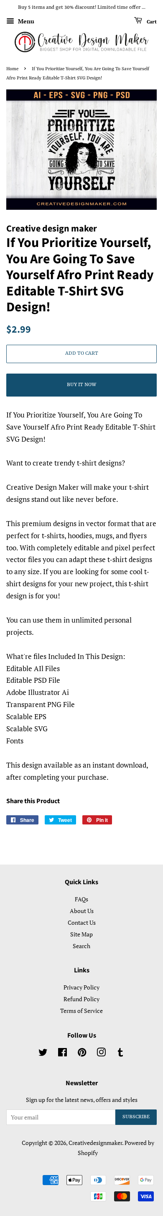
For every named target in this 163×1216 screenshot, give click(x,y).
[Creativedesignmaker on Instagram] (101, 1054)
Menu (25, 21)
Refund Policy (81, 999)
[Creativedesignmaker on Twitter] (43, 1054)
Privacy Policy (81, 987)
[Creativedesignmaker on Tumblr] (120, 1054)
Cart (151, 22)
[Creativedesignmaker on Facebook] (62, 1054)
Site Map (81, 934)
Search (81, 946)
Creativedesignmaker (95, 1143)
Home (12, 68)
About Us (82, 911)
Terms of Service (81, 1011)
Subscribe (136, 1117)
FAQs (81, 899)
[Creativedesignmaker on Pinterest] (82, 1054)
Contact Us (82, 922)
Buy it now (81, 385)
